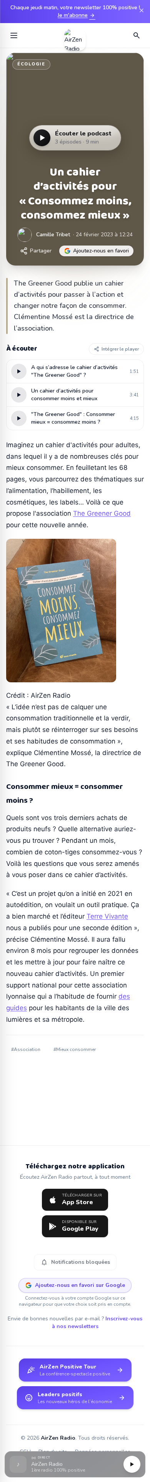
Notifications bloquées (75, 1262)
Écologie (31, 64)
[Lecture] (131, 1464)
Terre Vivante (107, 916)
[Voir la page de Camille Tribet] (25, 235)
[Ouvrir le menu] (14, 35)
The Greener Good (102, 513)
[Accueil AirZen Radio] (75, 35)
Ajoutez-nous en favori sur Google (80, 1285)
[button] (75, 1464)
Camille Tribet (53, 234)
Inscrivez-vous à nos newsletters (97, 1322)
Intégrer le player (120, 349)
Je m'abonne (76, 15)
